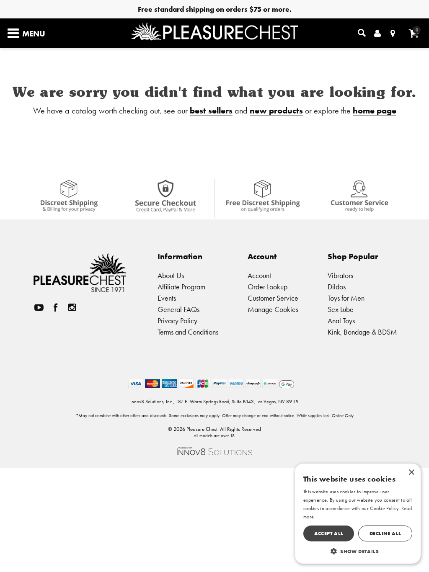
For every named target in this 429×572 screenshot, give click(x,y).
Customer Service (273, 298)
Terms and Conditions (188, 331)
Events (167, 298)
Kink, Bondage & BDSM (362, 331)
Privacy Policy (177, 320)
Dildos (337, 286)
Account (259, 275)
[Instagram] (72, 307)
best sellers (211, 110)
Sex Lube (341, 309)
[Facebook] (55, 307)
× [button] (411, 472)
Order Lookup (267, 286)
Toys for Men (346, 298)
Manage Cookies (273, 309)
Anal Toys (341, 320)
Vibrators (340, 275)
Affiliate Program (181, 286)
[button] (357, 551)
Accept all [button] (329, 533)
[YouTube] (39, 307)
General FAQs (178, 309)
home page (374, 110)
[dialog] (358, 514)
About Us (171, 275)
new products (276, 110)
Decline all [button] (385, 533)
